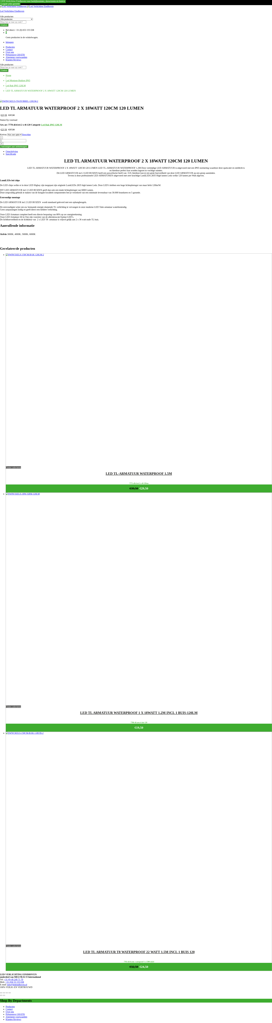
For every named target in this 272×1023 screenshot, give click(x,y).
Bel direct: (10, 30)
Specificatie (11, 154)
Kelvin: (3, 134)
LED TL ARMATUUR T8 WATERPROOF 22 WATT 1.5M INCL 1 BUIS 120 (139, 952)
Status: (3, 120)
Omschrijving (12, 151)
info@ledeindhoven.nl (17, 984)
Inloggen (10, 42)
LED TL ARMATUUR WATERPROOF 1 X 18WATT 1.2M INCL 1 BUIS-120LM (139, 713)
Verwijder (26, 134)
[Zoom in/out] (9, 992)
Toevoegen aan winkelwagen (14, 146)
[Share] (4, 992)
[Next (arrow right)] (4, 995)
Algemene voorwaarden (16, 57)
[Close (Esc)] (1, 992)
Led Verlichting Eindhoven (12, 11)
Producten (10, 47)
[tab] (139, 151)
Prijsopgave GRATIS (15, 54)
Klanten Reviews (13, 60)
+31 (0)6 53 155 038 (14, 982)
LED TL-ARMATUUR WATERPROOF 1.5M (139, 473)
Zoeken (4, 25)
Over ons (10, 52)
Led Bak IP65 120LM (51, 125)
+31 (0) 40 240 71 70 (13, 979)
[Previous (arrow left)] (1, 995)
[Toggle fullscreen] (7, 992)
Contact (9, 49)
